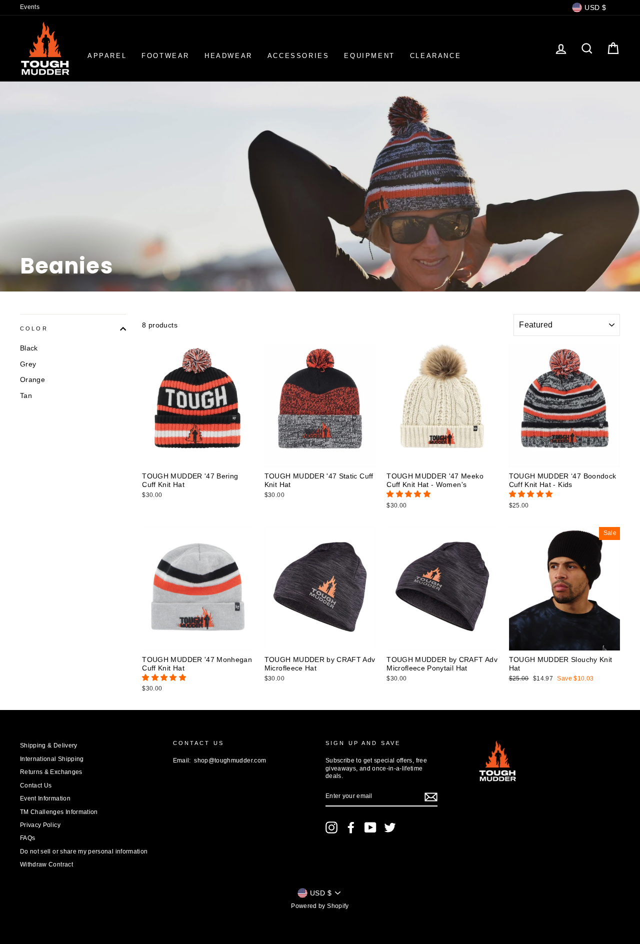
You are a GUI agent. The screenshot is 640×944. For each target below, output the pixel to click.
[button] (409, 494)
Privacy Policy (40, 825)
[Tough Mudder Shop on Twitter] (390, 828)
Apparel (107, 56)
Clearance (435, 56)
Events (30, 7)
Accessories (299, 56)
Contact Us (36, 785)
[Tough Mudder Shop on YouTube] (370, 828)
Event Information (45, 798)
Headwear (228, 56)
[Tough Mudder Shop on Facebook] (351, 828)
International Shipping (52, 759)
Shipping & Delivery (49, 745)
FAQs (27, 838)
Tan (26, 396)
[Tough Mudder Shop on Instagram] (332, 828)
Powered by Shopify (319, 906)
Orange (32, 380)
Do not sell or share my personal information (84, 851)
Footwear (166, 56)
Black (29, 348)
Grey (28, 364)
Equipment (369, 56)
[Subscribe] (431, 797)
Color (34, 329)
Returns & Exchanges (51, 772)
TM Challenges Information (59, 812)
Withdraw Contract (46, 864)
